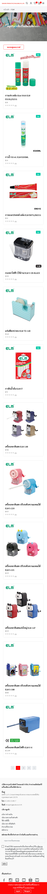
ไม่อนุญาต (27, 891)
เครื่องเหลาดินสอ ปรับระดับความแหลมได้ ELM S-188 (22, 687)
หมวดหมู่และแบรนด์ (13, 47)
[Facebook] (4, 879)
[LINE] (17, 879)
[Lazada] (37, 879)
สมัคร (4, 864)
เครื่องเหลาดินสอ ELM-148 (16, 446)
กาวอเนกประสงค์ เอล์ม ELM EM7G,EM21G (23, 215)
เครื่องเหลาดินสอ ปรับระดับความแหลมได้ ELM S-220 (22, 506)
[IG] (10, 879)
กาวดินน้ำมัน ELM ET (14, 388)
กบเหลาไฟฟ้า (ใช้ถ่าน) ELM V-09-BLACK (22, 273)
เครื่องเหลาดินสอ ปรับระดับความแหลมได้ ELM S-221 (22, 568)
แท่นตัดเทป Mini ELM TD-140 (17, 330)
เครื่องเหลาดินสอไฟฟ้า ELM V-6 (18, 747)
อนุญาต (18, 891)
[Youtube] (24, 879)
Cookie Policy (29, 888)
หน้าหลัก (6, 9)
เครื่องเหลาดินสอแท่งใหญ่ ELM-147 (20, 627)
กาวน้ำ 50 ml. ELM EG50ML (17, 157)
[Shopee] (30, 879)
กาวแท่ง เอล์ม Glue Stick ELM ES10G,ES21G (17, 97)
